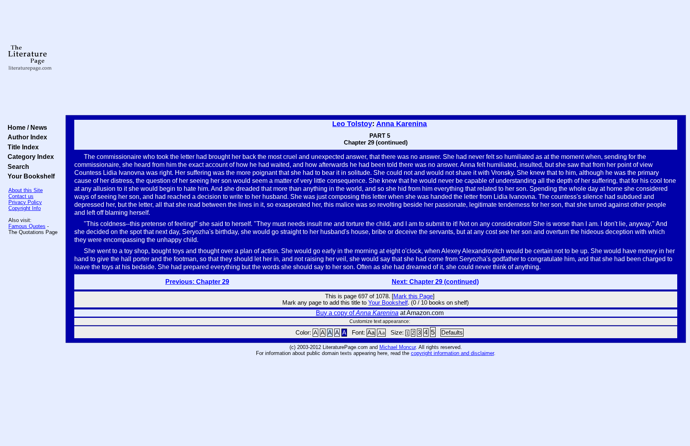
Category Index (29, 156)
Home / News (25, 127)
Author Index (25, 137)
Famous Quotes (27, 226)
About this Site (25, 190)
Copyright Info (24, 208)
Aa (371, 332)
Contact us (21, 196)
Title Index (21, 147)
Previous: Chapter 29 (197, 281)
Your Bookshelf (29, 176)
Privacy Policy (25, 202)
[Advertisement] (375, 58)
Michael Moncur (397, 347)
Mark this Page (413, 296)
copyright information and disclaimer (452, 353)
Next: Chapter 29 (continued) (435, 281)
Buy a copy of (357, 312)
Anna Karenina (401, 124)
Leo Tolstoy (352, 124)
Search (16, 166)
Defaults (452, 332)
